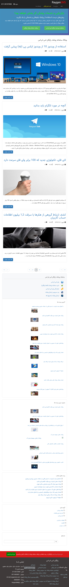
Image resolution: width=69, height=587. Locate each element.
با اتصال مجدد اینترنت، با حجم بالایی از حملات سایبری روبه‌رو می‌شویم (47, 306)
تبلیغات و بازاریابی (61, 520)
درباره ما (56, 6)
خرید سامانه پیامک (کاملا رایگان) (51, 285)
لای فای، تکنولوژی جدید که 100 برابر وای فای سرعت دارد (35, 160)
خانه (62, 6)
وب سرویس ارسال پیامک (53, 292)
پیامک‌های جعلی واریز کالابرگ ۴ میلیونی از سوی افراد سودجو (50, 389)
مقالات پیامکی (60, 510)
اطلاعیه (63, 523)
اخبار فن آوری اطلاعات (58, 513)
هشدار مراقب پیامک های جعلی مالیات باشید (53, 380)
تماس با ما (32, 573)
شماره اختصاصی (42, 568)
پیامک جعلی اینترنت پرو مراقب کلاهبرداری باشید (52, 315)
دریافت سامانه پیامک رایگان (31, 28)
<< (4, 270)
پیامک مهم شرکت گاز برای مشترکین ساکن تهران (52, 325)
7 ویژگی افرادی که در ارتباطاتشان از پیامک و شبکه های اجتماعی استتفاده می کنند (45, 425)
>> (64, 270)
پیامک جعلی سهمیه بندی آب (57, 434)
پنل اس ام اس (56, 282)
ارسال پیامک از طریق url (53, 296)
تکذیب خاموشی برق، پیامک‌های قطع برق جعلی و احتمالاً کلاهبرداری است (47, 462)
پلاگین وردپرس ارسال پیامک (31, 577)
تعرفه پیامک (43, 565)
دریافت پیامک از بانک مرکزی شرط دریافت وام (53, 362)
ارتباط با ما (38, 6)
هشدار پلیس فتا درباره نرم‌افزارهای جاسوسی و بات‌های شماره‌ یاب (49, 352)
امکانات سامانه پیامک (40, 573)
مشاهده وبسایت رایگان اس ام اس (55, 28)
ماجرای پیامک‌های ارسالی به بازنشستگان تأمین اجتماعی (51, 453)
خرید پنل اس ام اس (57, 554)
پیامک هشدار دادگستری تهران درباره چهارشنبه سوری (51, 334)
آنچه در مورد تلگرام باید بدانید (49, 105)
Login (16, 4)
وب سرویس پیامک (41, 570)
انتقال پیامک (32, 570)
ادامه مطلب (7, 97)
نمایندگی (33, 565)
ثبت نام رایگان (47, 6)
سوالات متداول (54, 573)
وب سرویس (62, 526)
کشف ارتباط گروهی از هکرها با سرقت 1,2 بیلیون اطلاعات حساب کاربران (35, 216)
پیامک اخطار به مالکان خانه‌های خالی (55, 444)
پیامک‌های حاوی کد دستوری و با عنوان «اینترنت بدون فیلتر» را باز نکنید (47, 343)
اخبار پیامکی (60, 516)
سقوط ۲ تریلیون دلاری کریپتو (57, 371)
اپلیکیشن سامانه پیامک (52, 570)
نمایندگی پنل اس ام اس (53, 289)
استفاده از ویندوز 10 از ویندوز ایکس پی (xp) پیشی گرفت (35, 46)
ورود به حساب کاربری (29, 568)
